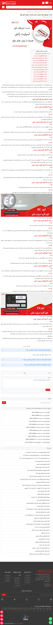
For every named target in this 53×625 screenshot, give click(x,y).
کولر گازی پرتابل (43, 316)
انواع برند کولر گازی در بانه (41, 218)
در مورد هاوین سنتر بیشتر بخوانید (18, 611)
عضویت (3, 594)
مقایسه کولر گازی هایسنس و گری (43, 500)
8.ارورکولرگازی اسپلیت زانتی (40, 72)
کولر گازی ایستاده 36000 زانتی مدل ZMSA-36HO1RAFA (38, 436)
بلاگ (44, 11)
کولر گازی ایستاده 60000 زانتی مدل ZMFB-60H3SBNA (39, 433)
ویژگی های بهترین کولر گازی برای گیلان (42, 542)
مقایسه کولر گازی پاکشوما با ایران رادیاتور (41, 518)
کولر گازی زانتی (30, 102)
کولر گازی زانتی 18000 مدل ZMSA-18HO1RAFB (40, 415)
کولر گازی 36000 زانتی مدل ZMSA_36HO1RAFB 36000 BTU (37, 427)
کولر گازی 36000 (26, 582)
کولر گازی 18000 (27, 577)
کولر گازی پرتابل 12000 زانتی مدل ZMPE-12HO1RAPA (39, 430)
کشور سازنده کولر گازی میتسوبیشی (42, 482)
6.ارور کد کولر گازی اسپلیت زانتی (39, 67)
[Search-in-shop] (7, 7)
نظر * (49, 377)
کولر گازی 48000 (6, 575)
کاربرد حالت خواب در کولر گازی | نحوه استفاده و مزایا (39, 476)
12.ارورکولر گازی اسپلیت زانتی (40, 81)
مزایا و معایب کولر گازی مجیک (43, 491)
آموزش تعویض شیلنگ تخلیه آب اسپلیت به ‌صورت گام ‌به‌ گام (38, 509)
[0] (46, 3)
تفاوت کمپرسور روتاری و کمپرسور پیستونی (41, 521)
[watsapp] (50, 622)
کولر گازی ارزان (17, 585)
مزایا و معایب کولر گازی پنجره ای (43, 506)
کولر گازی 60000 (7, 577)
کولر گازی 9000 (17, 583)
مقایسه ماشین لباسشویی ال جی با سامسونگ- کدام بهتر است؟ (37, 452)
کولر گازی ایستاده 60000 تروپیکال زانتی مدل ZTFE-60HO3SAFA (37, 442)
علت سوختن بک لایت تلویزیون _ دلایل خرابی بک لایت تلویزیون (36, 488)
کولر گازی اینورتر (16, 581)
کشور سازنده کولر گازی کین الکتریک (42, 512)
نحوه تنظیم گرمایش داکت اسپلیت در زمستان (40, 548)
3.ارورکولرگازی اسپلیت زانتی (40, 60)
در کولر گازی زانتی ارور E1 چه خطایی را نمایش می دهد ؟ (38, 350)
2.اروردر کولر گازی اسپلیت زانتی (39, 58)
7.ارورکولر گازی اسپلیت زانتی (40, 69)
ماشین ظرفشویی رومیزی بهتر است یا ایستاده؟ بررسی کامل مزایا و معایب (35, 485)
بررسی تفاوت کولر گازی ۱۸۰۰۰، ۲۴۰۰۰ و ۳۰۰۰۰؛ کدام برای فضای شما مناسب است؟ (34, 458)
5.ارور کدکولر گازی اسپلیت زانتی (39, 65)
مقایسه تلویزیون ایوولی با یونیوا (43, 464)
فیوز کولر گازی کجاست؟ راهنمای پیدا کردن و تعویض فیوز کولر (37, 524)
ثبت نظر (48, 390)
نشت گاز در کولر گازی (45, 533)
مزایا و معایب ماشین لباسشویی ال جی (42, 461)
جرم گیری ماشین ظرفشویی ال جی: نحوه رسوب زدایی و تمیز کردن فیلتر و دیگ (34, 479)
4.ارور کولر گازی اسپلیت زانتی (40, 63)
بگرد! (4, 402)
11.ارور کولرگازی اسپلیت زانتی (40, 79)
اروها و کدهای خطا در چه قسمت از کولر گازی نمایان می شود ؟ (37, 360)
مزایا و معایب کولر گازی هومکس (43, 494)
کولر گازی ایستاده (16, 578)
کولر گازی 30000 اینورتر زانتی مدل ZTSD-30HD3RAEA (39, 424)
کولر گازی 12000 (27, 575)
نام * (49, 373)
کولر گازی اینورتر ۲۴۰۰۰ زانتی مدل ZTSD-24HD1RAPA (39, 421)
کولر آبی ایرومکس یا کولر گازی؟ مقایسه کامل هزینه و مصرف (38, 470)
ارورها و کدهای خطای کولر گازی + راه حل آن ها (40, 497)
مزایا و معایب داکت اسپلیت (44, 545)
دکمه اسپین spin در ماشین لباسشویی (42, 467)
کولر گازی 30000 (26, 581)
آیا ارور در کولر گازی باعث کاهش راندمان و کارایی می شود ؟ (37, 365)
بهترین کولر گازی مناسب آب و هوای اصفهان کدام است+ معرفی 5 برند (36, 455)
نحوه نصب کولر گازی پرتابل (44, 539)
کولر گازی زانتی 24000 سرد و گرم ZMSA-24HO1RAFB (39, 418)
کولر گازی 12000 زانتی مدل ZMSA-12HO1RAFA (40, 412)
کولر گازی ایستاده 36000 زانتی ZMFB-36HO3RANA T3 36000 (37, 439)
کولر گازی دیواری (16, 580)
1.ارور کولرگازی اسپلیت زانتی (40, 56)
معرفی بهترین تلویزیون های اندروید (42, 473)
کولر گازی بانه (7, 579)
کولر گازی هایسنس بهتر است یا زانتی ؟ (42, 527)
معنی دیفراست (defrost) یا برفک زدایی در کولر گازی (39, 554)
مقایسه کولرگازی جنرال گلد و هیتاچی (42, 536)
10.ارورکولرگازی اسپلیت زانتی (40, 76)
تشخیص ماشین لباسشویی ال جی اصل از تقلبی (40, 530)
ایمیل (25, 373)
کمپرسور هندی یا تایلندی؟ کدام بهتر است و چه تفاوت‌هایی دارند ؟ (37, 515)
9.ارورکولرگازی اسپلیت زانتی (40, 74)
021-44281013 (47, 586)
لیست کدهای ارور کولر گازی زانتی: (42, 53)
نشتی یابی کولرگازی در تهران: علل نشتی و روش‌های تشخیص (37, 503)
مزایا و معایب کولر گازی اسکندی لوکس (42, 551)
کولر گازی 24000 (26, 579)
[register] (3, 7)
